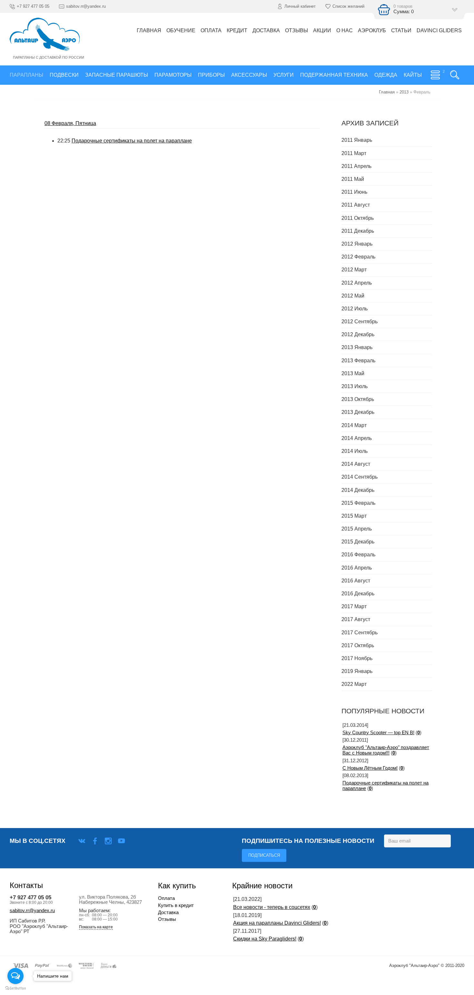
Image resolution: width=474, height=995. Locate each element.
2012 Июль (354, 308)
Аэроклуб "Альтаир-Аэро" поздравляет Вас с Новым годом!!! (385, 750)
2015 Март (354, 516)
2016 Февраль (358, 554)
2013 (404, 92)
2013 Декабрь (357, 412)
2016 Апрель (356, 568)
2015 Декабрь (357, 541)
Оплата (166, 898)
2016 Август (355, 580)
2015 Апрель (356, 529)
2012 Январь (356, 244)
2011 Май (352, 179)
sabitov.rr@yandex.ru (32, 910)
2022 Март (354, 684)
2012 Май (352, 295)
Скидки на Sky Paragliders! (264, 938)
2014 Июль (354, 451)
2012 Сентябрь (359, 321)
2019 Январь (356, 671)
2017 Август (355, 619)
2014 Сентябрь (359, 477)
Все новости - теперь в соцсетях (271, 907)
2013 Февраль (358, 360)
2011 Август (355, 205)
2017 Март (354, 606)
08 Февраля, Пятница (70, 123)
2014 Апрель (356, 438)
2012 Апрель (356, 283)
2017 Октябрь (357, 645)
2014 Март (354, 425)
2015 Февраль (358, 503)
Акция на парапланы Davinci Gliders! (277, 923)
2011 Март (353, 153)
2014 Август (355, 464)
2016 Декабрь (357, 593)
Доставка (168, 912)
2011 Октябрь (357, 218)
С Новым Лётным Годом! (370, 768)
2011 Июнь (354, 192)
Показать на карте (96, 927)
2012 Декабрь (357, 334)
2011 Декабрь (357, 231)
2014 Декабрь (357, 490)
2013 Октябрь (357, 399)
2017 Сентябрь (359, 632)
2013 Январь (356, 347)
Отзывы (167, 919)
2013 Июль (354, 386)
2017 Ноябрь (356, 658)
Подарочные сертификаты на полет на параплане (132, 140)
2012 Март (354, 269)
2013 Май (352, 373)
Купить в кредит (176, 905)
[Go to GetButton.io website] (15, 988)
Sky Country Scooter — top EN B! (378, 732)
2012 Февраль (358, 256)
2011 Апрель (356, 166)
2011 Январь (356, 140)
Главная (387, 92)
